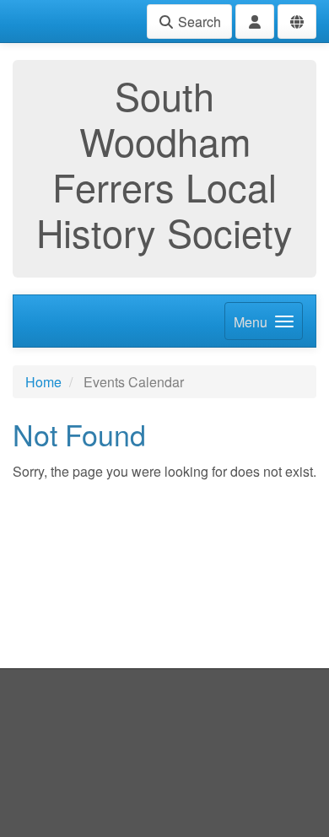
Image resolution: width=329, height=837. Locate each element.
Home (43, 382)
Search (198, 21)
